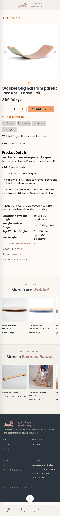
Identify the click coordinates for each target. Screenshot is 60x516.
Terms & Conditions (12, 470)
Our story (36, 444)
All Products (12, 18)
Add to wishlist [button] (15, 117)
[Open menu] (6, 5)
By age (6, 449)
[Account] (54, 5)
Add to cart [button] (43, 109)
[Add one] (22, 109)
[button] (5, 51)
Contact (7, 465)
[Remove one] (6, 109)
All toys (6, 444)
